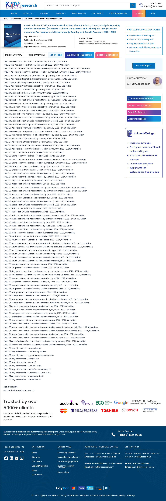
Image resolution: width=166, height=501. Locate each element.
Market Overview (13, 55)
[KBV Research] (21, 4)
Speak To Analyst (137, 112)
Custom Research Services (66, 467)
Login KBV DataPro (40, 466)
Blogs (34, 470)
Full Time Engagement (68, 461)
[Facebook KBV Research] (6, 458)
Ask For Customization (139, 105)
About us (36, 457)
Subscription (63, 472)
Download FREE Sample (80, 55)
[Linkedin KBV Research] (11, 458)
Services (60, 13)
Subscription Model (118, 13)
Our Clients (97, 13)
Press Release (79, 13)
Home (14, 13)
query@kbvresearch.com (102, 467)
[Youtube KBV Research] (21, 458)
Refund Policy (105, 495)
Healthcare (16, 18)
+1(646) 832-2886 (153, 6)
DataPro (139, 13)
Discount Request (137, 118)
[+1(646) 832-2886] (142, 4)
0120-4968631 (115, 463)
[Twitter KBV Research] (16, 458)
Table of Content (36, 55)
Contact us (37, 475)
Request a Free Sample (142, 98)
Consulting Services (66, 453)
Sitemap (131, 495)
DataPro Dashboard (107, 55)
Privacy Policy (119, 495)
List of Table (56, 55)
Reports (44, 13)
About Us (28, 13)
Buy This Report (144, 65)
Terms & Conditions (89, 495)
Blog (153, 13)
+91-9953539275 (11, 451)
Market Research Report (68, 457)
